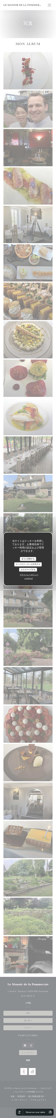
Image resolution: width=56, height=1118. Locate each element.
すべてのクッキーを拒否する (28, 564)
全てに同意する (28, 558)
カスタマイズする (28, 569)
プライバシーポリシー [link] (29, 575)
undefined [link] (28, 578)
